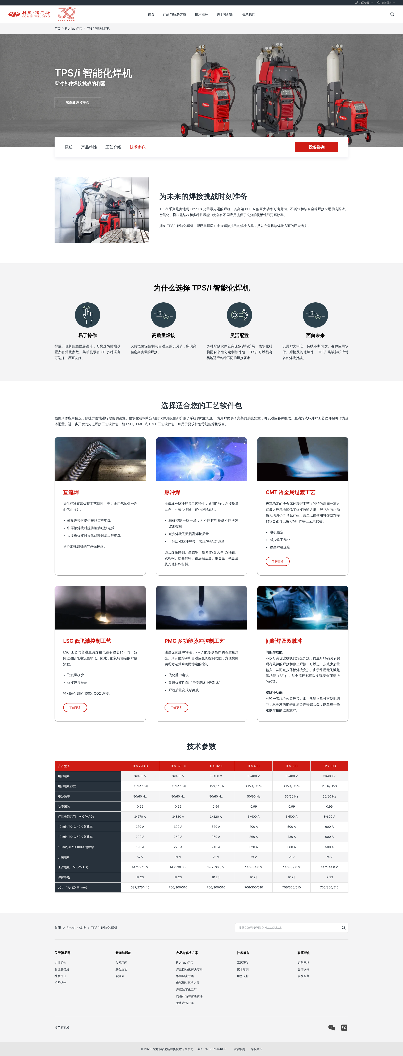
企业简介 (60, 962)
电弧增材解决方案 (188, 982)
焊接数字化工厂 (186, 989)
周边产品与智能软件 (189, 996)
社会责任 (60, 975)
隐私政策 (257, 1049)
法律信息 (240, 1049)
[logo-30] (67, 14)
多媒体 (119, 975)
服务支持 (243, 975)
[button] (364, 2)
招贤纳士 (60, 982)
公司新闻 (121, 962)
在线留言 (303, 975)
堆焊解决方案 (185, 975)
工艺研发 (243, 962)
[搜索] (343, 928)
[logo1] (29, 14)
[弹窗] (332, 1027)
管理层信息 (62, 969)
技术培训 (243, 969)
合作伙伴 (303, 969)
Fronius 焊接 (184, 962)
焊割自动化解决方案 (189, 969)
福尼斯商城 (62, 1027)
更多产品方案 (185, 1002)
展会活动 (121, 969)
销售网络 (303, 962)
